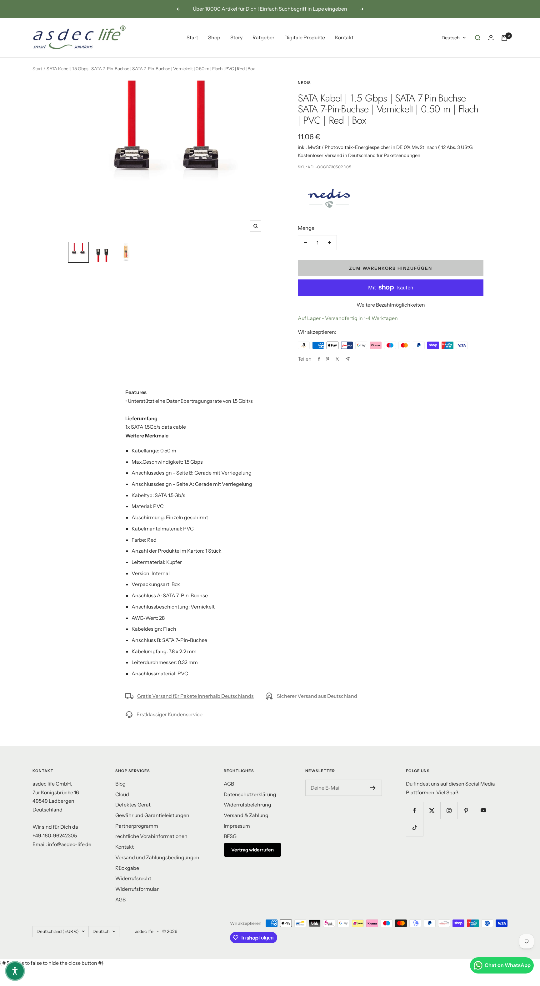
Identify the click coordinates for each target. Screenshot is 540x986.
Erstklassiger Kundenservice (169, 714)
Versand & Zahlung (246, 815)
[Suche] (478, 38)
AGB (120, 899)
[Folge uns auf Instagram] (449, 810)
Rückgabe (127, 868)
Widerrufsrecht (133, 878)
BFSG (230, 836)
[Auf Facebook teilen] (319, 359)
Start (192, 37)
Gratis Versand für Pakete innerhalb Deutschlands (195, 696)
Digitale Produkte (304, 37)
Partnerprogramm (136, 826)
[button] (15, 971)
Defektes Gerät (133, 804)
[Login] (491, 37)
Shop (214, 37)
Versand (333, 155)
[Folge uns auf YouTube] (483, 810)
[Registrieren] (373, 788)
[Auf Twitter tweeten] (337, 359)
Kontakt (344, 37)
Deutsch (451, 38)
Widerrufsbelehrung (247, 804)
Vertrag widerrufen (252, 850)
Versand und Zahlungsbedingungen (157, 857)
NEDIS (304, 82)
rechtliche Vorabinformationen (151, 836)
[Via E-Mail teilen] (348, 359)
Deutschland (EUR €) (58, 931)
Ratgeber (263, 37)
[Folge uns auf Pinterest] (466, 810)
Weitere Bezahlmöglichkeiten (391, 305)
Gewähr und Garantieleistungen (152, 815)
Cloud (122, 794)
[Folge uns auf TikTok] (414, 827)
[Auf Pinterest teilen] (327, 359)
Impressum (237, 826)
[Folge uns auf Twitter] (431, 810)
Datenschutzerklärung (250, 794)
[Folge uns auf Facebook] (414, 810)
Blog (120, 784)
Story (236, 37)
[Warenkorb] (504, 38)
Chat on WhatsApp (508, 965)
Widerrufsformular (137, 889)
